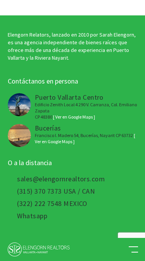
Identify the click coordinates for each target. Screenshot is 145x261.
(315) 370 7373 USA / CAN (56, 191)
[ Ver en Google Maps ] (74, 117)
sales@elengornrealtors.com (61, 179)
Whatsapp (32, 216)
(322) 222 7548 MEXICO (52, 203)
